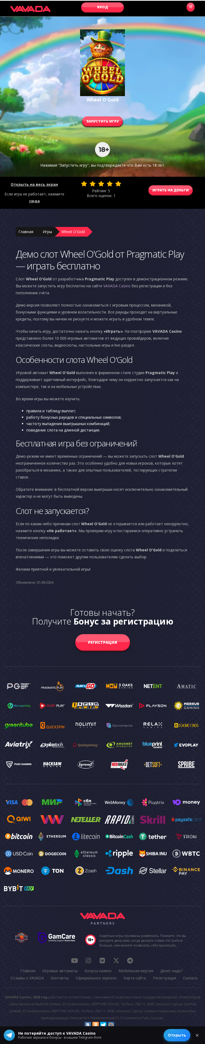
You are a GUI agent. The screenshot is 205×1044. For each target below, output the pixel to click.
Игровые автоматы (60, 970)
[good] (110, 183)
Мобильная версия (136, 970)
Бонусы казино (98, 970)
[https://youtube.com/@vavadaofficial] (74, 960)
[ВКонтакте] (88, 1025)
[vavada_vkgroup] (102, 960)
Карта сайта (135, 977)
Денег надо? (171, 970)
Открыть (177, 1035)
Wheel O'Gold (73, 231)
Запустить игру (102, 121)
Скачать (190, 977)
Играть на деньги (170, 190)
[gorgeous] (118, 183)
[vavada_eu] (116, 960)
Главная (25, 231)
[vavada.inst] (88, 960)
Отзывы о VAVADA (27, 977)
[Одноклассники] (95, 1025)
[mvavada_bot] (130, 960)
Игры (47, 231)
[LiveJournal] (119, 1025)
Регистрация (102, 642)
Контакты (60, 977)
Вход (102, 7)
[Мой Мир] (111, 1025)
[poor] (93, 183)
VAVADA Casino (117, 285)
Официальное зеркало (96, 977)
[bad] (84, 183)
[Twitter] (103, 1025)
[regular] (101, 183)
